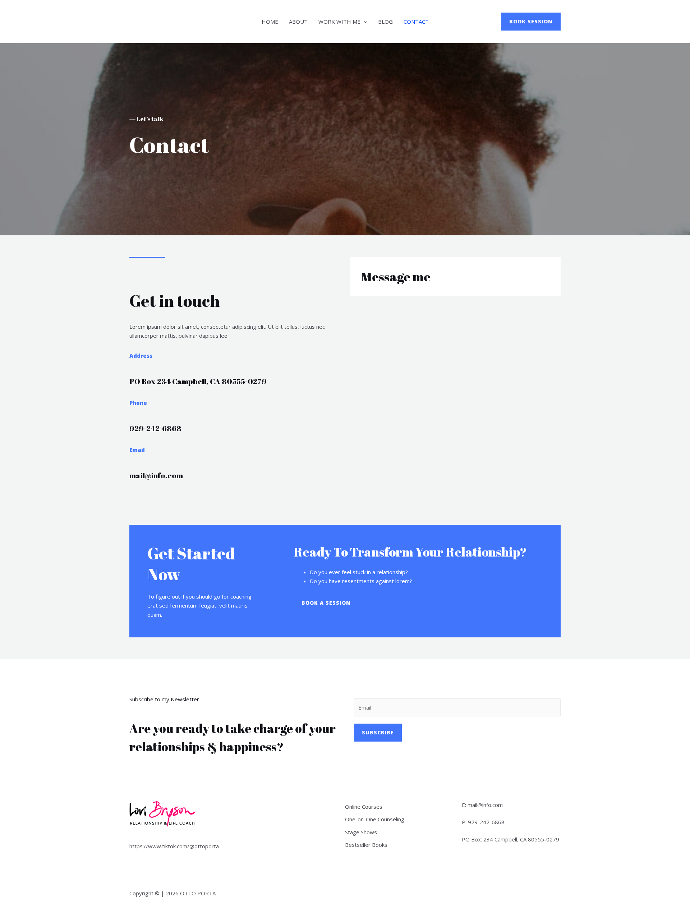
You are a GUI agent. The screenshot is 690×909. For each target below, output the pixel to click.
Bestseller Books (366, 844)
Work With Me (339, 21)
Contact (416, 21)
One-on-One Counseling (374, 819)
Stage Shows (361, 832)
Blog (385, 21)
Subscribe (378, 732)
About (298, 21)
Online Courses (363, 806)
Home (270, 21)
